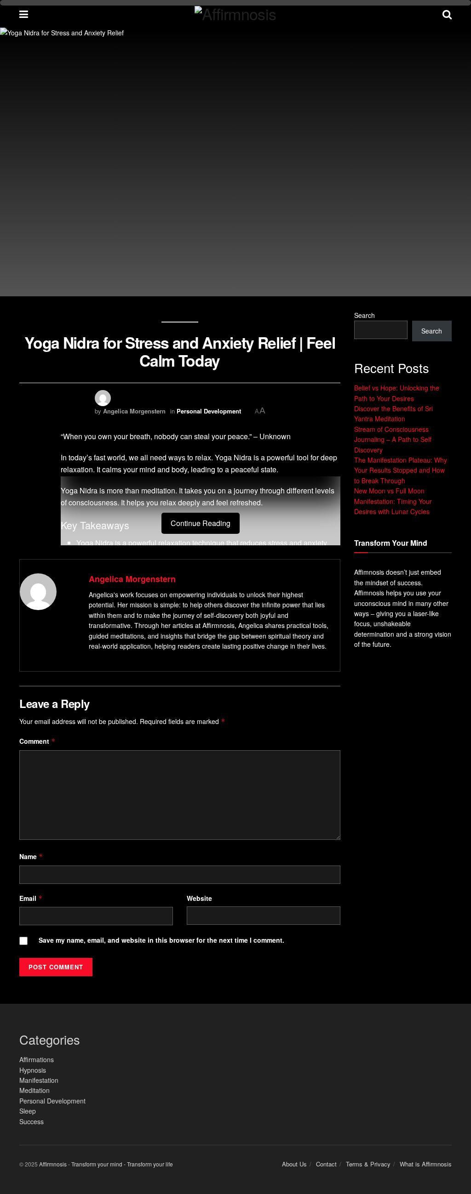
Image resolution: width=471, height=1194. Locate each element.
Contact (326, 1164)
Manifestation (38, 1080)
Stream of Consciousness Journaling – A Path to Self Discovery (392, 439)
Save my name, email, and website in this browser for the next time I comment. (161, 940)
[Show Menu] (23, 14)
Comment (37, 741)
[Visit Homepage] (235, 14)
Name (31, 856)
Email (31, 898)
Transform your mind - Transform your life (122, 1164)
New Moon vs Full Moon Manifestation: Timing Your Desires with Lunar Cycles (393, 501)
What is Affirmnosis (426, 1164)
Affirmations (36, 1059)
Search (364, 315)
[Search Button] (447, 14)
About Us (294, 1164)
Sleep (27, 1110)
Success (31, 1121)
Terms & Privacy (368, 1164)
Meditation (34, 1090)
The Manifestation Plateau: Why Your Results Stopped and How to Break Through (400, 470)
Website (199, 898)
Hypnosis (32, 1070)
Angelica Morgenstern (134, 411)
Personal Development (209, 411)
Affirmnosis (53, 1164)
